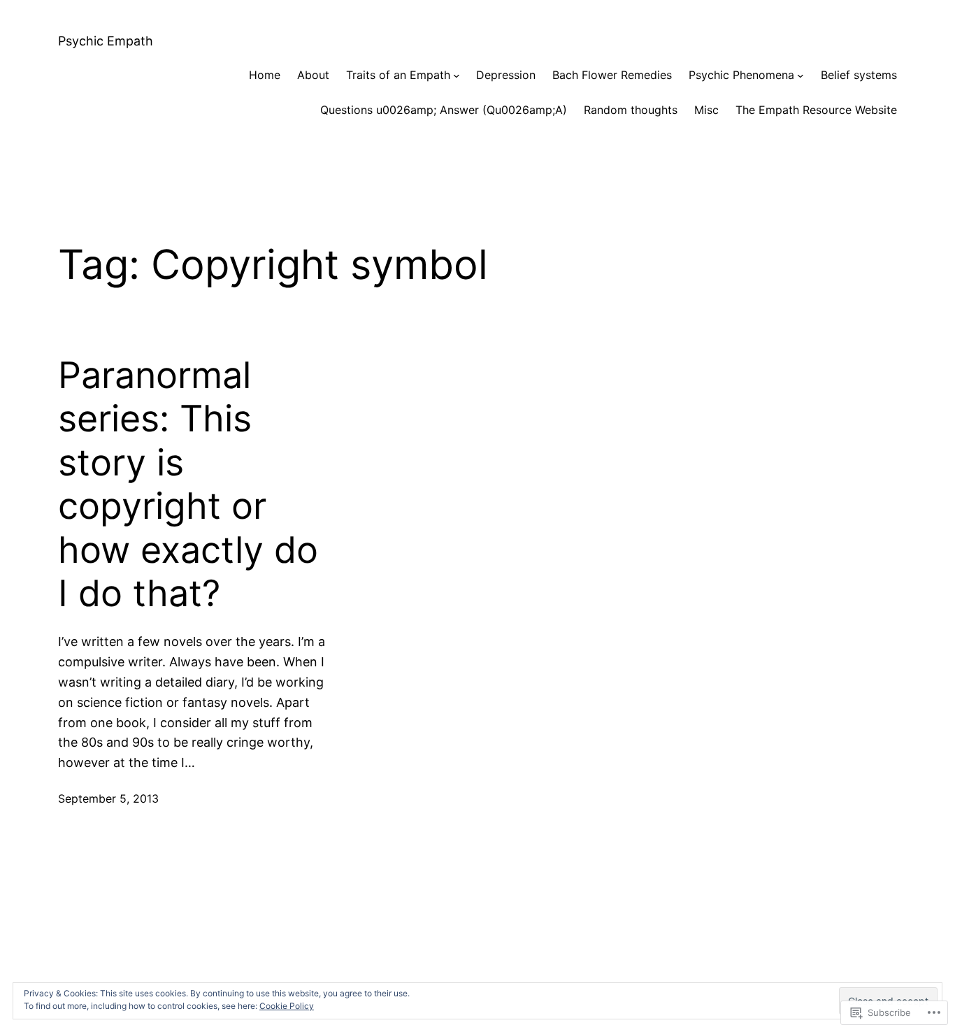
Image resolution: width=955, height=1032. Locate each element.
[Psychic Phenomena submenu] (800, 75)
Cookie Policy (286, 1006)
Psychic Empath (105, 41)
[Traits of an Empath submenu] (456, 75)
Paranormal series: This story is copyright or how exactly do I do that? (188, 484)
